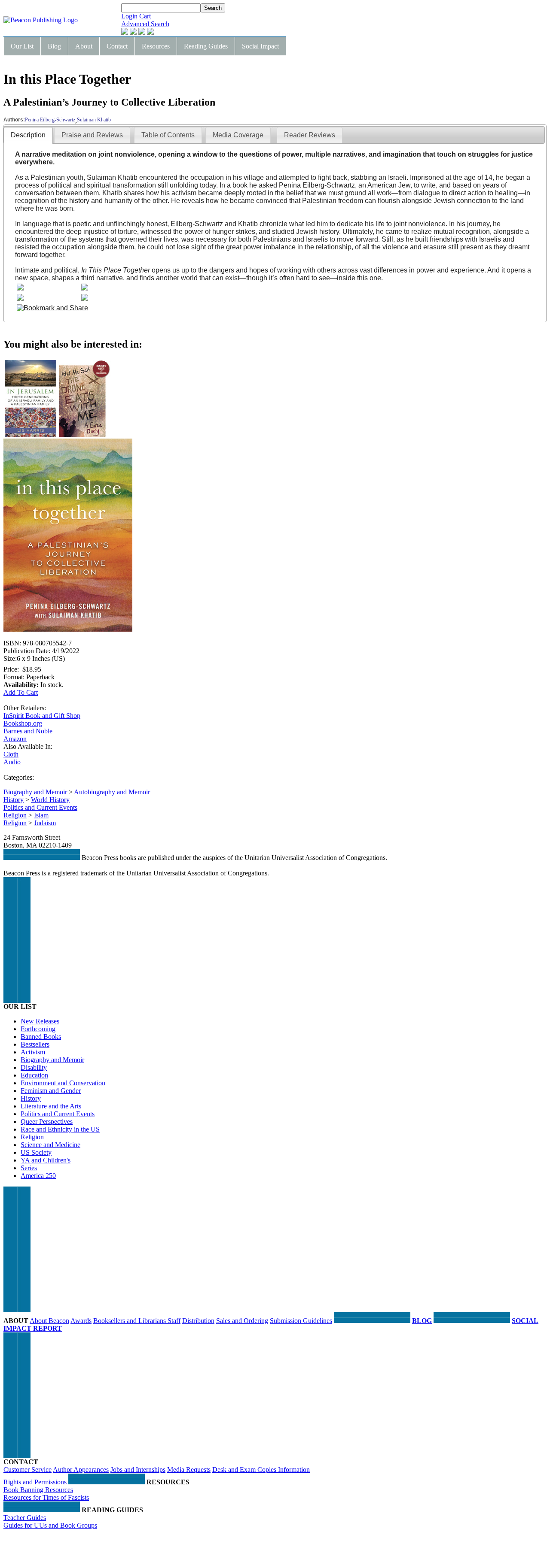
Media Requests (189, 1469)
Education (34, 1075)
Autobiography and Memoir (112, 792)
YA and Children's (45, 1160)
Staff (174, 1320)
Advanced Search (145, 23)
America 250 (38, 1175)
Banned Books (41, 1036)
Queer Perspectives (47, 1121)
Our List (22, 46)
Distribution (198, 1320)
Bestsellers (35, 1044)
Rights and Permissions (35, 1482)
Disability (34, 1067)
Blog (54, 46)
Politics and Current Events (40, 807)
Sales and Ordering (242, 1320)
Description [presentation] (28, 135)
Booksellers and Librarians (130, 1320)
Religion (15, 815)
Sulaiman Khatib (94, 120)
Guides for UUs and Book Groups (50, 1525)
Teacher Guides (24, 1517)
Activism (33, 1052)
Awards (81, 1320)
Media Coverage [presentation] (238, 135)
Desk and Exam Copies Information (261, 1469)
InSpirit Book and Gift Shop (41, 715)
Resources (156, 46)
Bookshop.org (22, 723)
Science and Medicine (50, 1144)
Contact (117, 46)
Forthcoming (38, 1028)
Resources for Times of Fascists (46, 1497)
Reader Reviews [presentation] (309, 135)
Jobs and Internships (137, 1469)
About (83, 46)
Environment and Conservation (63, 1083)
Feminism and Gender (51, 1090)
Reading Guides (206, 46)
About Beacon (49, 1320)
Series (29, 1168)
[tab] (28, 135)
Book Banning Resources (38, 1489)
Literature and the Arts (51, 1106)
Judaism (45, 822)
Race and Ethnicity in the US (60, 1129)
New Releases (40, 1021)
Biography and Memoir (35, 792)
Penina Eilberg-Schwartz (50, 120)
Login (129, 16)
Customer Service (27, 1469)
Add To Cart (20, 692)
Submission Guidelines (301, 1320)
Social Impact (260, 46)
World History (50, 799)
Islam (41, 815)
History (13, 799)
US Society (36, 1152)
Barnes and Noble (27, 731)
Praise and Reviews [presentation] (92, 135)
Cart (145, 16)
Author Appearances (81, 1469)
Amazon (15, 738)
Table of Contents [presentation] (168, 135)
